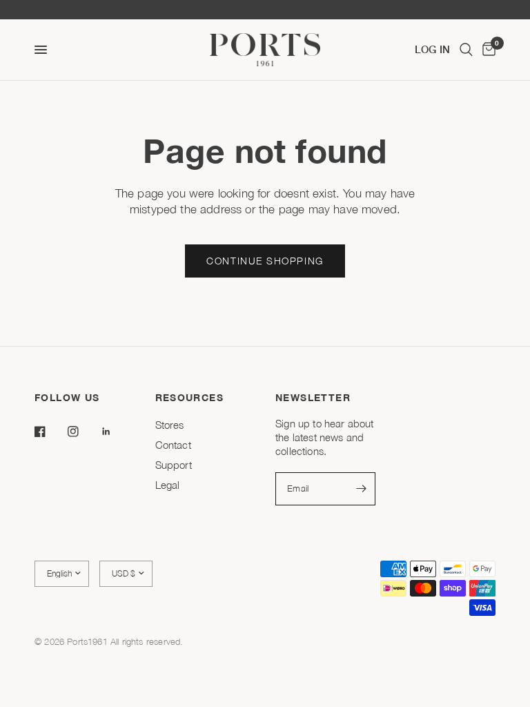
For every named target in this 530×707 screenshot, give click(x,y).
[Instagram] (83, 431)
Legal (167, 484)
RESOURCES (189, 398)
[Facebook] (50, 431)
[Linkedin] (116, 431)
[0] (486, 49)
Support (173, 464)
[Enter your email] (361, 488)
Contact (173, 444)
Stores (169, 424)
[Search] (466, 49)
